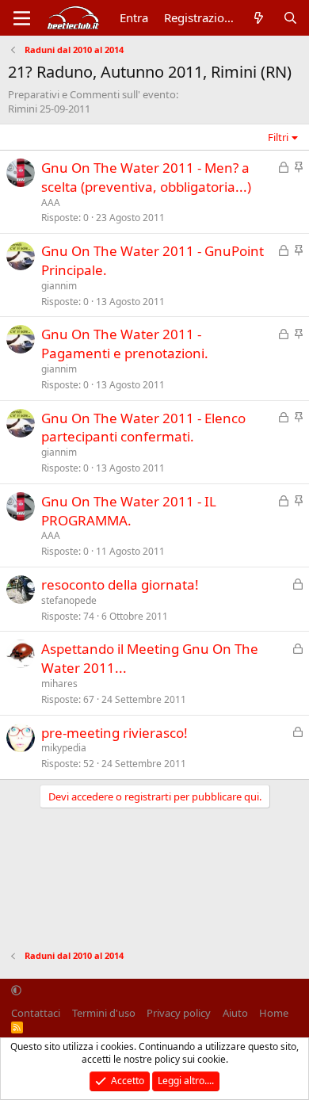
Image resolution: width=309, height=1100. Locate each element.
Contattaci (35, 1013)
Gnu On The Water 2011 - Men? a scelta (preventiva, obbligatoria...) (146, 177)
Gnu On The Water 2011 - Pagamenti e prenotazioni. (124, 343)
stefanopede (69, 600)
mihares (59, 683)
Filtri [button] (278, 137)
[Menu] (21, 18)
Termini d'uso (103, 1013)
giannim (59, 285)
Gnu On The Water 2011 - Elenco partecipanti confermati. (143, 427)
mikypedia (63, 747)
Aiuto (235, 1013)
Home (273, 1013)
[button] (16, 990)
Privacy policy (179, 1013)
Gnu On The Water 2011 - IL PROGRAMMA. (128, 510)
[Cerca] (290, 17)
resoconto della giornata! (120, 584)
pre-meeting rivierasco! (114, 733)
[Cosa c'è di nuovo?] (258, 17)
